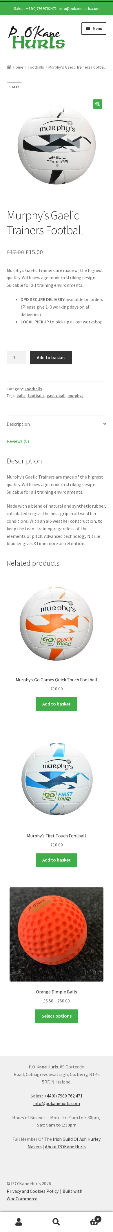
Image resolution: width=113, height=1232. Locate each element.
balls (21, 395)
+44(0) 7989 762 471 (63, 1096)
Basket (87, 1217)
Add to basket (51, 357)
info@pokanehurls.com (79, 8)
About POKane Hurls (65, 1146)
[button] (97, 104)
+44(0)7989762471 (41, 8)
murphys (75, 395)
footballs (36, 395)
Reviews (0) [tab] (18, 441)
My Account (19, 1222)
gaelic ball (56, 395)
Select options (57, 1016)
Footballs (36, 67)
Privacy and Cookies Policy (33, 1191)
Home (18, 67)
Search (56, 1222)
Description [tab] (18, 424)
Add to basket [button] (56, 704)
